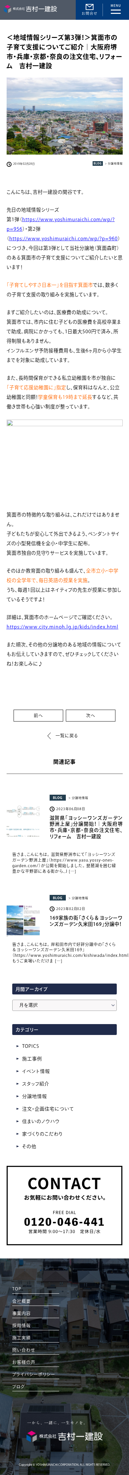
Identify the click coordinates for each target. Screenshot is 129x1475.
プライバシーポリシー (33, 1374)
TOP (16, 1289)
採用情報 (21, 1325)
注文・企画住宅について (48, 1108)
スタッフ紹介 (35, 1083)
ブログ (18, 1386)
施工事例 (32, 1058)
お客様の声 (23, 1362)
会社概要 (21, 1301)
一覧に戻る (67, 735)
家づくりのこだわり (42, 1134)
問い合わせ (23, 1350)
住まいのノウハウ (41, 1121)
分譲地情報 (34, 1096)
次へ (90, 715)
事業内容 (21, 1313)
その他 (29, 1146)
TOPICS (30, 1046)
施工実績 (21, 1338)
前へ (38, 715)
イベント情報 (36, 1071)
